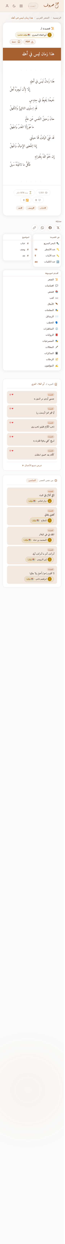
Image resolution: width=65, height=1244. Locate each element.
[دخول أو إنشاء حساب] (7, 6)
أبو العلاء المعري (37, 384)
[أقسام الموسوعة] (21, 6)
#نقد (20, 208)
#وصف (31, 208)
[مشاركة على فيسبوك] (50, 228)
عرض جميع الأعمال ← (32, 465)
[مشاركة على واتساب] (42, 228)
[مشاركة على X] (58, 228)
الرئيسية (57, 17)
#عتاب (43, 208)
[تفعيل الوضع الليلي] (14, 6)
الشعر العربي (42, 17)
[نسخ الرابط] (34, 228)
